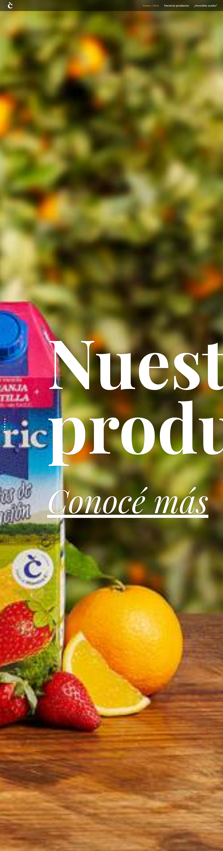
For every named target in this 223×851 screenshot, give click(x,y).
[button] (4, 419)
